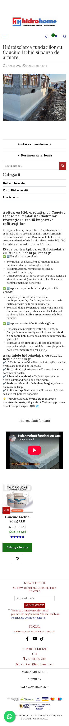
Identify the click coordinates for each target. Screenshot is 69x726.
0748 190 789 (37, 659)
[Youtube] (34, 638)
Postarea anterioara (36, 155)
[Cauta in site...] (65, 36)
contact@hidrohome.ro (36, 664)
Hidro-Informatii (36, 65)
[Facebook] (27, 638)
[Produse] (5, 37)
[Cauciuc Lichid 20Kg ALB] (17, 498)
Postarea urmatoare (33, 144)
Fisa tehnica (11, 197)
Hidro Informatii (14, 183)
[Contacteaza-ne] (46, 36)
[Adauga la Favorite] (17, 558)
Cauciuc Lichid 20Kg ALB (17, 519)
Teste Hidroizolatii (15, 190)
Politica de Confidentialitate (28, 617)
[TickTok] (42, 638)
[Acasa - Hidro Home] (35, 22)
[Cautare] (62, 166)
